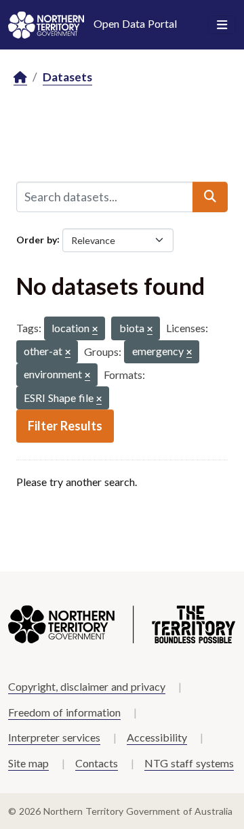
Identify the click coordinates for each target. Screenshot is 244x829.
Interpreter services (54, 737)
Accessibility (157, 737)
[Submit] (210, 196)
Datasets (67, 77)
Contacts (96, 762)
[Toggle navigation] (222, 25)
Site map (28, 762)
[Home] (20, 77)
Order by (36, 239)
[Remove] (95, 330)
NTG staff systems (189, 762)
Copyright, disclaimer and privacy (86, 686)
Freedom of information (64, 712)
